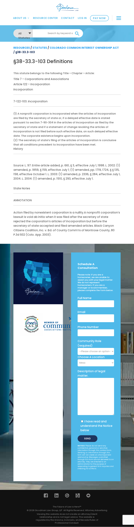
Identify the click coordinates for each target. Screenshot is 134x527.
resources (21, 48)
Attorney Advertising (96, 510)
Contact (68, 18)
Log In (82, 18)
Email (81, 312)
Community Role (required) (89, 343)
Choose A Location (91, 357)
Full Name (85, 298)
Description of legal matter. (91, 373)
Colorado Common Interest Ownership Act (84, 48)
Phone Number (88, 327)
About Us (19, 18)
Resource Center (45, 18)
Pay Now (99, 18)
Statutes (40, 48)
